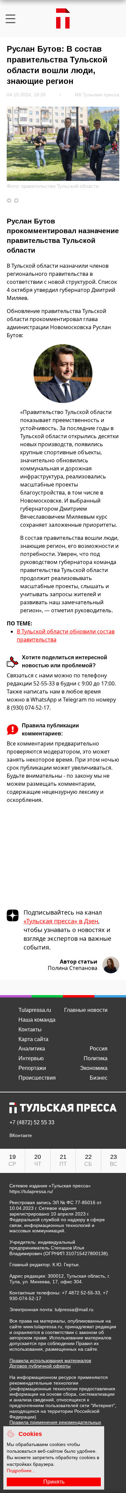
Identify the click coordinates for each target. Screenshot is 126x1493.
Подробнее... (21, 1470)
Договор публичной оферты (40, 1366)
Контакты (30, 1029)
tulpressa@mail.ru (74, 1309)
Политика (96, 1058)
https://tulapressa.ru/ (31, 1191)
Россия (99, 1048)
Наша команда (36, 1020)
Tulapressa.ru (34, 1010)
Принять (54, 1482)
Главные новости (86, 1010)
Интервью (31, 1058)
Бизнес (99, 1078)
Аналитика (31, 1048)
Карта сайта (33, 1039)
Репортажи (32, 1068)
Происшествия (37, 1078)
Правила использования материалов (50, 1360)
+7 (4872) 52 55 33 (31, 1122)
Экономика (94, 1068)
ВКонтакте (20, 1135)
